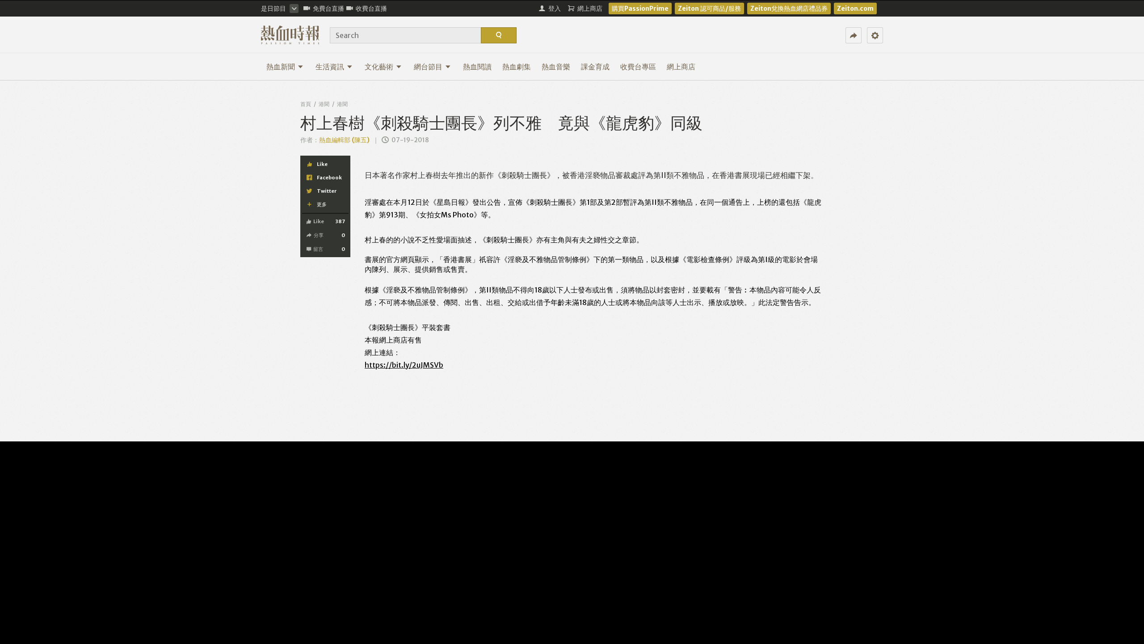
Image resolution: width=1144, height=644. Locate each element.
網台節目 (428, 66)
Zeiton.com (855, 8)
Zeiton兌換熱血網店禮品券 (789, 8)
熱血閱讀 (477, 66)
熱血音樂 (556, 66)
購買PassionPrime (640, 8)
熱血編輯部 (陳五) (344, 140)
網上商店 (681, 66)
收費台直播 (371, 8)
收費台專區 (638, 66)
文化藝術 (379, 66)
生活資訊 (329, 66)
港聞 (324, 104)
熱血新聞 (280, 66)
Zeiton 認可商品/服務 (709, 8)
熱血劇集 (516, 66)
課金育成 (595, 66)
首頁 (305, 104)
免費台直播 (328, 8)
